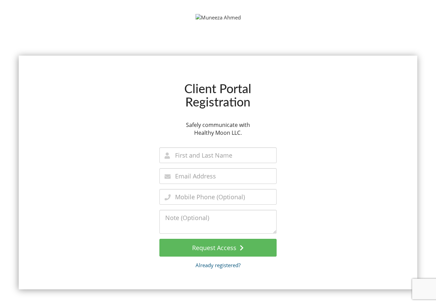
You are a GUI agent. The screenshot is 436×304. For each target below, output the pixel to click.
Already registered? (218, 265)
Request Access (216, 248)
